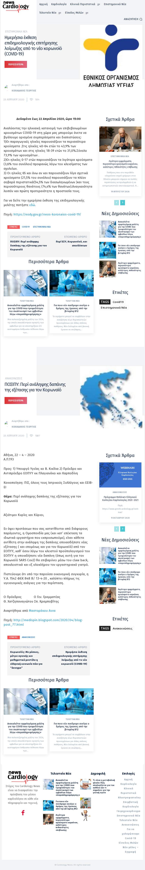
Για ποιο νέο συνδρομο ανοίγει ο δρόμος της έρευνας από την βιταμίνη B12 (71, 308)
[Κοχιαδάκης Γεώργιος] (8, 88)
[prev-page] (116, 202)
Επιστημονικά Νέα (16, 31)
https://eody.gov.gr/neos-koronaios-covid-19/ (47, 214)
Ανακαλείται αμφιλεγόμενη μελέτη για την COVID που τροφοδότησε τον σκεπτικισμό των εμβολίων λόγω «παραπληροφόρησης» (25, 310)
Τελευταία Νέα (27, 301)
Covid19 (26, 227)
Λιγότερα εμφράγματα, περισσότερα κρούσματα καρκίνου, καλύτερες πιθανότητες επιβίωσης (120, 164)
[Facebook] (23, 813)
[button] (133, 19)
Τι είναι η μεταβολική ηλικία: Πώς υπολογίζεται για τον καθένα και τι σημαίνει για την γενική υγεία (104, 786)
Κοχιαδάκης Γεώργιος (24, 90)
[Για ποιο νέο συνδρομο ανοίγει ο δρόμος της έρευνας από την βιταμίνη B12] (71, 283)
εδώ (32, 205)
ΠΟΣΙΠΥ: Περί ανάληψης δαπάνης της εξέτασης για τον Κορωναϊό (28, 245)
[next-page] (122, 202)
